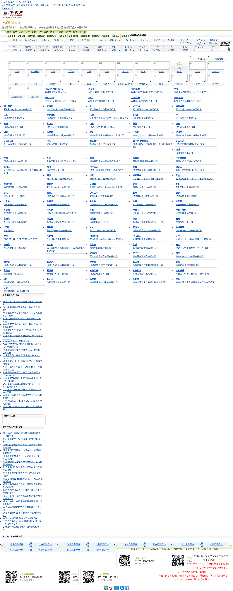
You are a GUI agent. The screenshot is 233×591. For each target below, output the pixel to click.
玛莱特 (185, 50)
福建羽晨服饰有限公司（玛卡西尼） (107, 168)
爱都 (43, 40)
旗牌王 (57, 40)
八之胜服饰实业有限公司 (58, 237)
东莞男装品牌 (130, 544)
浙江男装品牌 (187, 544)
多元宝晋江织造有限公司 (58, 281)
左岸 (161, 84)
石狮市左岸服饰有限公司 (144, 185)
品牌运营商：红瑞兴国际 (15, 185)
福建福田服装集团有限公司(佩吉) (105, 160)
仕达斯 (35, 84)
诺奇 (17, 71)
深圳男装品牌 (73, 544)
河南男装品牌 (102, 550)
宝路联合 (29, 47)
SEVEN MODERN (185, 41)
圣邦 (213, 47)
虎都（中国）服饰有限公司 (103, 177)
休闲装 (59, 32)
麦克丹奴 (35, 71)
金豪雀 (43, 50)
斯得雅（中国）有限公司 (58, 272)
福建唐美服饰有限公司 (186, 211)
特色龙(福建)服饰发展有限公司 (190, 142)
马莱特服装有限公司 (99, 220)
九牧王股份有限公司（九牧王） (62, 160)
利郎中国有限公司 (55, 168)
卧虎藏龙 (213, 40)
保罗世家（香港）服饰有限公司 (148, 177)
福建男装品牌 (45, 550)
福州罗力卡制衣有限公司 (58, 125)
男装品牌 (201, 549)
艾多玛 (71, 47)
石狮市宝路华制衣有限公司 (146, 246)
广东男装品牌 (45, 544)
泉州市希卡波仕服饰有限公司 (188, 99)
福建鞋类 (105, 36)
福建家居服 (51, 36)
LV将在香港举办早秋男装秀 (16, 341)
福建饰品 (115, 36)
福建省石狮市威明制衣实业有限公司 (107, 134)
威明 (17, 84)
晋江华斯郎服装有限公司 (15, 246)
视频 (59, 5)
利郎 (15, 40)
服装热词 (80, 5)
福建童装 (62, 36)
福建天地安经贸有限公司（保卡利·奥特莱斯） (152, 144)
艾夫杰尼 (143, 84)
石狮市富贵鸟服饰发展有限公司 (191, 134)
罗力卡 (128, 50)
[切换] (17, 23)
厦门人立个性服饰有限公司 (103, 229)
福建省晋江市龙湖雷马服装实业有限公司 (195, 281)
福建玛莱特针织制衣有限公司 (61, 134)
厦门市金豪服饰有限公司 (144, 203)
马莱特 (215, 71)
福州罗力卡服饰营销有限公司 (147, 211)
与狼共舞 (219, 59)
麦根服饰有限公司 (184, 220)
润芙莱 (199, 40)
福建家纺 (96, 36)
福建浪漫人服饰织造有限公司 (61, 194)
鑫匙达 (57, 50)
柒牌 (197, 71)
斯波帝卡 (107, 84)
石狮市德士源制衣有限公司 (189, 160)
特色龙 (100, 50)
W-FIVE (201, 59)
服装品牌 (154, 549)
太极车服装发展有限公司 (101, 194)
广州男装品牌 (102, 544)
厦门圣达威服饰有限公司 (15, 211)
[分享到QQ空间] (105, 587)
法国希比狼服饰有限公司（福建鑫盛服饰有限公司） (66, 247)
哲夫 (86, 47)
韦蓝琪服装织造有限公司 (101, 246)
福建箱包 (125, 36)
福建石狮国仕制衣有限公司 (17, 281)
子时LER (213, 43)
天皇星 (142, 47)
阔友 (179, 71)
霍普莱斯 (114, 40)
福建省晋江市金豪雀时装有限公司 (149, 281)
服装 (9, 32)
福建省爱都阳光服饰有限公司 (147, 168)
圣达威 (86, 50)
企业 (3, 5)
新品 (13, 5)
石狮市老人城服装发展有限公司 (148, 263)
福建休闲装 (73, 36)
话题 (47, 5)
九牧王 (179, 84)
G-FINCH (71, 84)
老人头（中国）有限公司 (58, 185)
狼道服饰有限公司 (184, 151)
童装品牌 (166, 549)
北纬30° (35, 97)
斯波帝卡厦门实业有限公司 (103, 142)
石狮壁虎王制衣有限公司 (144, 255)
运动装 (68, 32)
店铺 (32, 5)
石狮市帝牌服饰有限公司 (101, 211)
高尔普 (215, 84)
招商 (22, 5)
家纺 (46, 32)
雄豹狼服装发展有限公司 (15, 203)
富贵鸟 (53, 84)
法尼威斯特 (16, 97)
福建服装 (11, 36)
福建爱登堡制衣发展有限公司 (104, 263)
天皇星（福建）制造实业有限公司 (106, 185)
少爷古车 (199, 47)
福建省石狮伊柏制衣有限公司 (104, 125)
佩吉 (197, 84)
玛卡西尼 (29, 40)
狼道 (100, 47)
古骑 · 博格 (142, 50)
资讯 (27, 5)
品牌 (8, 5)
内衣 (21, 32)
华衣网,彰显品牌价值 (11, 2)
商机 (18, 5)
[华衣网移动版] (41, 577)
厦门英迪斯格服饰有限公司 (146, 108)
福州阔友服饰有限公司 (186, 125)
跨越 (53, 71)
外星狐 (171, 50)
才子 (89, 71)
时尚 (68, 5)
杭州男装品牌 (216, 544)
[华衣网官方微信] (154, 560)
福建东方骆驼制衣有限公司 (189, 229)
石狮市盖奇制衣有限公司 (187, 263)
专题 (42, 5)
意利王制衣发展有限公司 (187, 185)
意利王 (128, 40)
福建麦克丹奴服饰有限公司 (60, 116)
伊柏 (143, 71)
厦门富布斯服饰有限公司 (15, 220)
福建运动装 (85, 36)
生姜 (199, 43)
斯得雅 (171, 40)
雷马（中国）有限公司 (57, 142)
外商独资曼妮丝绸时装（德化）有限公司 (109, 116)
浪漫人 (185, 47)
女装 (27, 32)
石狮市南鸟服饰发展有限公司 (190, 255)
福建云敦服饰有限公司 (14, 125)
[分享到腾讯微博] (116, 587)
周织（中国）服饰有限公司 (60, 177)
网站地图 (135, 549)
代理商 (53, 5)
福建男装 (31, 36)
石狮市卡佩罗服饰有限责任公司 (148, 220)
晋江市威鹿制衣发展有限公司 (104, 255)
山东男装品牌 (73, 550)
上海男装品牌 (16, 544)
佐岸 (157, 47)
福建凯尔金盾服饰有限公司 (144, 99)
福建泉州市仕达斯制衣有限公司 (148, 134)
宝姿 (100, 40)
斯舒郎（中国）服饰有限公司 (18, 108)
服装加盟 (77, 32)
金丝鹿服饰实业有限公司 (187, 203)
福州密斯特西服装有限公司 (101, 99)
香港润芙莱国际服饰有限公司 (102, 90)
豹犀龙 (128, 47)
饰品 (40, 32)
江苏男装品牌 (16, 550)
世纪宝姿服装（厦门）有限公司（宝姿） (195, 177)
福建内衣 (41, 36)
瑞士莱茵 (57, 47)
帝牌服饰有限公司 (141, 125)
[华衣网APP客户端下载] (118, 577)
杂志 (63, 5)
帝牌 (114, 50)
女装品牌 (190, 549)
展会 (73, 5)
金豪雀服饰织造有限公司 (58, 203)
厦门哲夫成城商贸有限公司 (103, 108)
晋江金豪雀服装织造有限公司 (18, 142)
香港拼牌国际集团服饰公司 (17, 289)
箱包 (52, 32)
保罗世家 (86, 40)
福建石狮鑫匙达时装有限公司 (104, 203)
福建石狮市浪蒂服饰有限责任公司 (147, 90)
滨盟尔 (71, 71)
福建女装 (21, 36)
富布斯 (156, 50)
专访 (37, 5)
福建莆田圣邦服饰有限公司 (146, 194)
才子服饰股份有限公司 (186, 116)
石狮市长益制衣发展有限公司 (61, 220)
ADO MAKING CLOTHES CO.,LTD (20, 237)
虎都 (72, 40)
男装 (34, 32)
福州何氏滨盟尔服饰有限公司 (147, 229)
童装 (15, 32)
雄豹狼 (29, 50)
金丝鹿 (71, 50)
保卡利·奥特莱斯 (125, 84)
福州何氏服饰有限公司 (143, 116)
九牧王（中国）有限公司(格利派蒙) (192, 272)
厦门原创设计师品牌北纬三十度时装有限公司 (23, 170)
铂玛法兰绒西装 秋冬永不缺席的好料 (20, 518)
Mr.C (15, 47)
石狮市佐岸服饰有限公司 (15, 160)
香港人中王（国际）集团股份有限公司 (194, 237)
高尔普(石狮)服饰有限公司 (145, 160)
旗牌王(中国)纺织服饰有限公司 (190, 168)
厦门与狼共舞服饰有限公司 (189, 108)
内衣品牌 (178, 549)
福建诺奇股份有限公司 (14, 116)
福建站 (8, 22)
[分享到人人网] (121, 587)
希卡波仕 (43, 47)
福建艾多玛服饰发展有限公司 (61, 108)
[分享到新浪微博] (110, 587)
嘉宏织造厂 (9, 229)
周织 (114, 47)
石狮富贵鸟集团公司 (13, 272)
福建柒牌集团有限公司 (56, 90)
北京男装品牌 (159, 544)
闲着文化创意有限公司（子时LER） (191, 90)
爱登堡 (156, 40)
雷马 (171, 47)
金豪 (142, 40)
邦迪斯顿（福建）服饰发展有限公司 (107, 237)
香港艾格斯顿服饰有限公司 (146, 272)
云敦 (15, 50)
